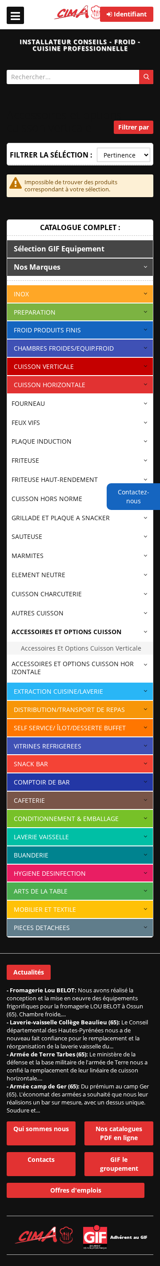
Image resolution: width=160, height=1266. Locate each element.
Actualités (28, 972)
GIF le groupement (119, 1164)
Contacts (41, 1159)
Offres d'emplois (75, 1190)
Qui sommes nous (41, 1128)
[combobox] (80, 77)
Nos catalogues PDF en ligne (119, 1133)
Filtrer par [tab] (133, 127)
